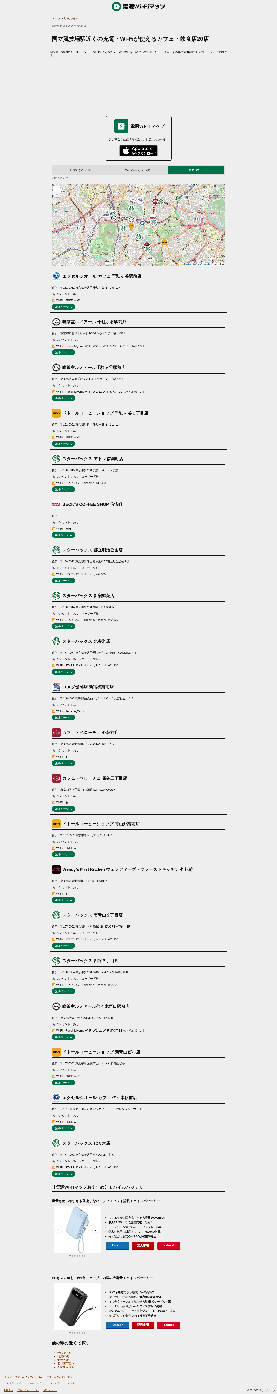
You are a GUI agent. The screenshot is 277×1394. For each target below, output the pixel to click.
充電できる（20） (81, 170)
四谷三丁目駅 (65, 1363)
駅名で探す (71, 18)
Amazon (117, 1245)
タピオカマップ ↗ (14, 1383)
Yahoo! (169, 1245)
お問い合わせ (50, 1390)
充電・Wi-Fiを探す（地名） (29, 1377)
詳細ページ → (63, 306)
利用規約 (8, 1390)
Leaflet (187, 264)
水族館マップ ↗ (35, 1383)
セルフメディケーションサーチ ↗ (64, 1383)
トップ (56, 18)
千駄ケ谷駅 (64, 1352)
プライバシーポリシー (28, 1390)
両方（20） (196, 170)
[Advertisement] (138, 85)
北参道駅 (63, 1360)
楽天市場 (143, 1245)
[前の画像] (58, 1229)
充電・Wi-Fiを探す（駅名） (61, 1377)
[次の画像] (96, 1229)
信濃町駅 (63, 1356)
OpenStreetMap (203, 264)
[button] (131, 219)
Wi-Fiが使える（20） (138, 170)
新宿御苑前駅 (65, 1367)
